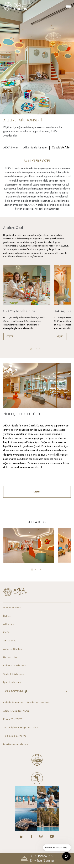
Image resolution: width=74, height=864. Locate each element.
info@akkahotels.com (15, 744)
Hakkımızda (10, 657)
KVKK (6, 632)
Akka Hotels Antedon (35, 147)
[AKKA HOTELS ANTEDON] (16, 6)
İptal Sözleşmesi (12, 682)
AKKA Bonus (10, 641)
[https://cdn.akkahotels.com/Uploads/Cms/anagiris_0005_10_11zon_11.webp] (28, 545)
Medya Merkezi (12, 608)
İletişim (7, 616)
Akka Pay (8, 624)
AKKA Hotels (10, 147)
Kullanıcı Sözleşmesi (15, 666)
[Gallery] (37, 808)
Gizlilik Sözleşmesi (13, 674)
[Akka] (15, 592)
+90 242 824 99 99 (15, 735)
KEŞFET (37, 491)
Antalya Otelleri (12, 649)
